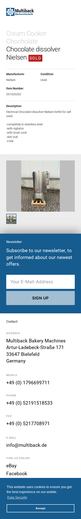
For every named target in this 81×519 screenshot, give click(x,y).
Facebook (16, 473)
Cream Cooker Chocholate (26, 37)
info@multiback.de (26, 445)
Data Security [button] (17, 497)
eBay (11, 466)
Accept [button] (40, 508)
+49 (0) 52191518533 (29, 403)
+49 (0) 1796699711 (28, 383)
